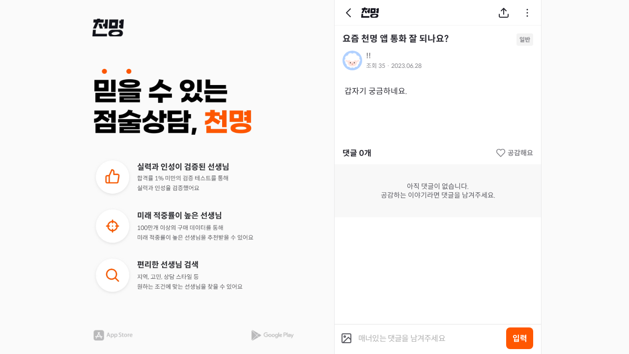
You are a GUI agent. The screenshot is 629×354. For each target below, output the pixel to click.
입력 (520, 338)
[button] (108, 27)
